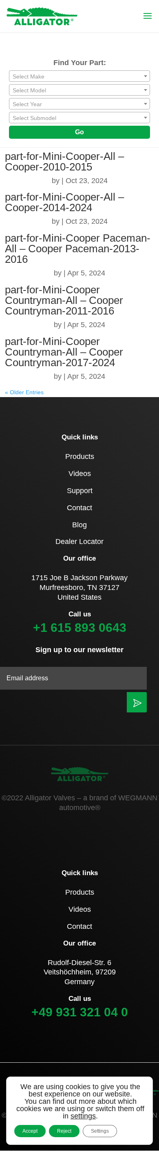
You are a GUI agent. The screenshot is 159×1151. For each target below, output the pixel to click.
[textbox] (79, 76)
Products (79, 456)
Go (79, 132)
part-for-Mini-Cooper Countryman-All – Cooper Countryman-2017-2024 (64, 352)
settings (83, 1116)
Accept (30, 1131)
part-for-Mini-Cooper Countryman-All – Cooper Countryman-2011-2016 (64, 300)
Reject (64, 1131)
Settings (100, 1131)
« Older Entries (24, 392)
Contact (79, 508)
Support (80, 491)
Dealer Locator (79, 541)
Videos (79, 474)
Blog (79, 525)
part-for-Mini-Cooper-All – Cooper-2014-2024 (64, 202)
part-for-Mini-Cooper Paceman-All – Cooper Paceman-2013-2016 (77, 248)
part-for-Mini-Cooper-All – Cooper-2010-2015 (64, 161)
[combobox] (79, 76)
